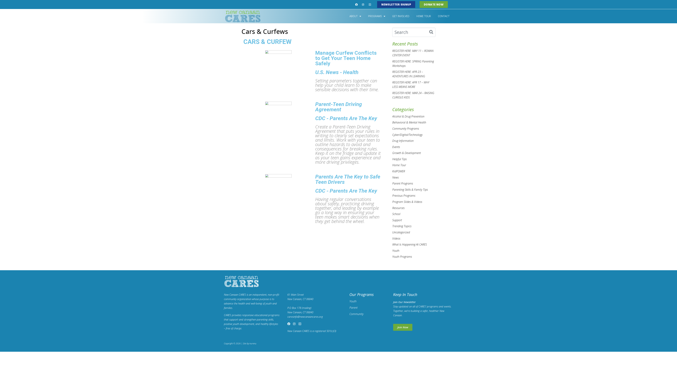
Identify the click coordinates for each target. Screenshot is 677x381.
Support (397, 220)
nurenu (252, 343)
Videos (396, 238)
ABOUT (353, 16)
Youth (395, 251)
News (395, 177)
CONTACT (444, 16)
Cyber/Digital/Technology (407, 135)
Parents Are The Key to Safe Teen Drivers (347, 179)
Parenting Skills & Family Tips (410, 190)
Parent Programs (402, 183)
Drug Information (403, 141)
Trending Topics (401, 226)
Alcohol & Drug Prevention (408, 116)
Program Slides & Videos (407, 202)
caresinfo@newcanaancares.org (305, 316)
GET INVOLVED (400, 16)
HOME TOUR (423, 16)
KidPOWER (398, 171)
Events (396, 147)
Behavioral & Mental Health (409, 122)
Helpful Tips (399, 159)
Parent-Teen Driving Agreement (338, 107)
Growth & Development (406, 153)
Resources (398, 208)
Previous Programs (403, 196)
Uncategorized (401, 232)
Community (356, 314)
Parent (353, 308)
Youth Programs (402, 257)
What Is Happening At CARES (409, 244)
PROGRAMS (375, 16)
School (396, 214)
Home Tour (399, 165)
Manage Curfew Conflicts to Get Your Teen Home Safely (346, 58)
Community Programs (405, 129)
